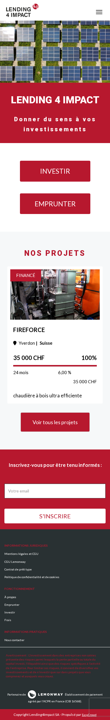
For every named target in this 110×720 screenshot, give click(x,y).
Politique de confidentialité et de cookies (31, 577)
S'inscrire (55, 516)
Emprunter (55, 204)
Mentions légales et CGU (21, 553)
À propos (10, 597)
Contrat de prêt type (18, 569)
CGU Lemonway (15, 561)
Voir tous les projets (55, 422)
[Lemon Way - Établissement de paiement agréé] (45, 694)
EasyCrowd (89, 714)
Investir (55, 171)
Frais (7, 620)
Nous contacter (14, 640)
